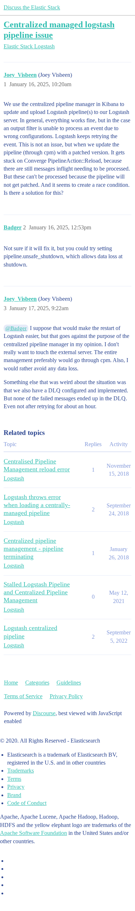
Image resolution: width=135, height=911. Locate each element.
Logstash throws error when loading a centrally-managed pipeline (37, 504)
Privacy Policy (66, 696)
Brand (14, 795)
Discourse (44, 713)
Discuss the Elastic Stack (32, 7)
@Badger (16, 328)
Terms (14, 779)
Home (11, 682)
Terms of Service (23, 696)
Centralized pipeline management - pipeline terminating (33, 548)
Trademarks (20, 770)
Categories (37, 682)
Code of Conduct (26, 803)
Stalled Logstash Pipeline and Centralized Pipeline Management (37, 592)
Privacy (15, 787)
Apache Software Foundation (33, 833)
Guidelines (69, 682)
